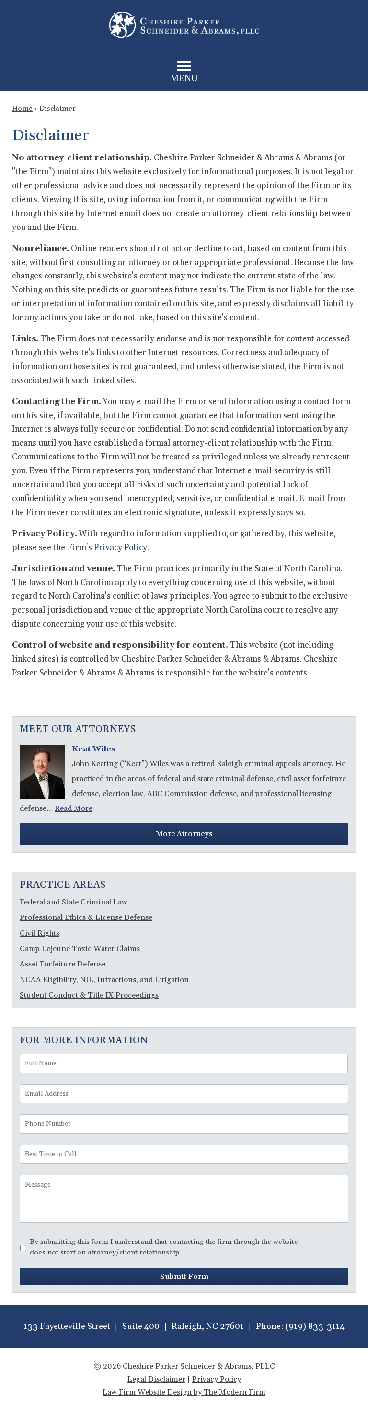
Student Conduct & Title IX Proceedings (89, 995)
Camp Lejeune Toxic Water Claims (80, 948)
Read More (73, 808)
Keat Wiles (93, 749)
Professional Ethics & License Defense (86, 917)
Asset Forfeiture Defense (62, 964)
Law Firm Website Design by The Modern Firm (184, 1392)
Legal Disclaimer (156, 1379)
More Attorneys (184, 834)
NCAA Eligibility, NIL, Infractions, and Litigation (104, 980)
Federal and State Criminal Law (73, 902)
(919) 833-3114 (315, 1326)
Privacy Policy (120, 548)
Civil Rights (39, 933)
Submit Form (184, 1276)
